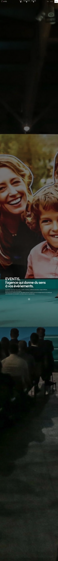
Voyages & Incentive (26, 0)
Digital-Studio (33, 0)
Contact (51, 1)
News (48, 1)
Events (21, 0)
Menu (56, 1)
